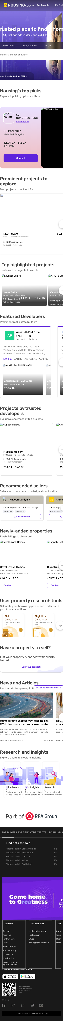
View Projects (22, 121)
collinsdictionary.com (39, 943)
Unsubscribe (8, 958)
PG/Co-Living (30, 46)
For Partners (9, 939)
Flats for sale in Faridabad (19, 864)
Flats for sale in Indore (17, 860)
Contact (20, 158)
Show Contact (23, 517)
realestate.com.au (37, 931)
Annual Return (9, 947)
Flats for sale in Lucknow (18, 856)
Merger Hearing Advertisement (10, 963)
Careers (6, 931)
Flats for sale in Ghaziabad (19, 852)
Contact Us (8, 954)
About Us (7, 935)
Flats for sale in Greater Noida (21, 848)
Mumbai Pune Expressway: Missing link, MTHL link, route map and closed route (24, 722)
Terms (5, 943)
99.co (31, 939)
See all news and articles (48, 688)
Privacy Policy (9, 950)
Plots (48, 46)
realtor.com (34, 935)
